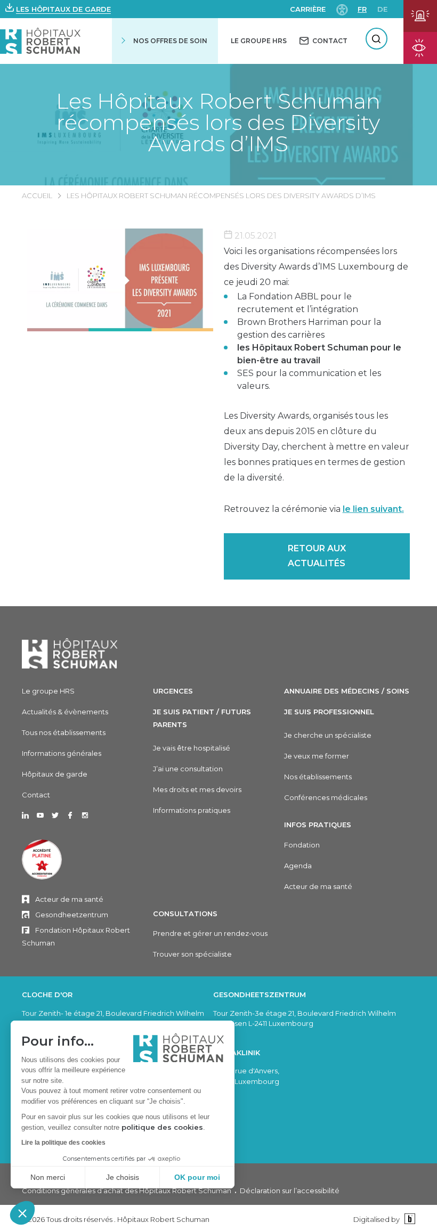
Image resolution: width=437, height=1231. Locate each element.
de (382, 9)
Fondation (302, 845)
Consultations (185, 913)
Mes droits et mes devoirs (197, 789)
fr (362, 9)
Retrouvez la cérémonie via (314, 509)
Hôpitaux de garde (54, 774)
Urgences (173, 691)
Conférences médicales (325, 797)
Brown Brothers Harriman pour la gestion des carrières (309, 328)
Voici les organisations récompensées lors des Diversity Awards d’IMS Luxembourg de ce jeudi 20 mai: (316, 266)
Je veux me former (316, 756)
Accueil (37, 195)
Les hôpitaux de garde (63, 9)
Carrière (308, 9)
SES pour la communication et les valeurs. (309, 379)
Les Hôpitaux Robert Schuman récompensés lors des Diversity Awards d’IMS (218, 122)
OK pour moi (197, 1177)
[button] (22, 1213)
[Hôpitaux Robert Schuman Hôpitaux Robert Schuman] (40, 40)
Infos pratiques (317, 824)
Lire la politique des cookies (63, 1142)
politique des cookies (162, 1127)
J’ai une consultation (188, 768)
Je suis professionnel (329, 711)
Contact (36, 794)
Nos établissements (318, 776)
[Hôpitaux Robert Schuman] (70, 653)
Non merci (47, 1177)
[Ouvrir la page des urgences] (420, 16)
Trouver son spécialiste (192, 954)
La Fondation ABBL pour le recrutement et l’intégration (297, 302)
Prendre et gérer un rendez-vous (210, 933)
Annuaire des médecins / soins (346, 691)
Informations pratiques (191, 810)
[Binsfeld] (408, 1219)
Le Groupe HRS (259, 41)
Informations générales (61, 753)
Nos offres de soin (170, 41)
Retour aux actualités (317, 556)
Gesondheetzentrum (71, 914)
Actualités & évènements (65, 711)
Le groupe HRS (48, 691)
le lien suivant (372, 509)
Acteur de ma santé (69, 899)
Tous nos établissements (64, 732)
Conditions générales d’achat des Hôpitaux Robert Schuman (126, 1190)
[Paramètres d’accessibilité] (342, 8)
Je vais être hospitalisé (191, 748)
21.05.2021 (254, 236)
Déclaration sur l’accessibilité (289, 1190)
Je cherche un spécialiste (327, 735)
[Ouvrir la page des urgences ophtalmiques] (420, 48)
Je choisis (122, 1177)
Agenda (298, 865)
